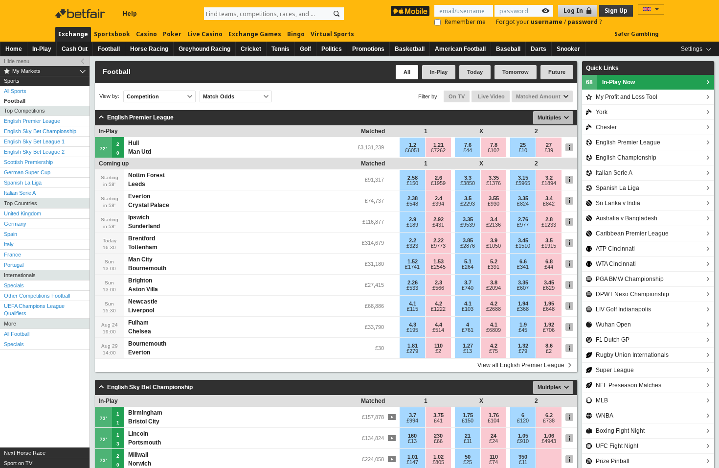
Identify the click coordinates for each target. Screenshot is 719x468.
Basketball (410, 49)
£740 (467, 287)
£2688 (493, 308)
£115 (412, 308)
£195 (412, 330)
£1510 (523, 245)
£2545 (438, 266)
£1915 (548, 245)
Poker (172, 34)
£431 (438, 224)
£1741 (412, 266)
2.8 (549, 219)
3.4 (549, 198)
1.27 (468, 345)
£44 (467, 150)
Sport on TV (18, 463)
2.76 (523, 219)
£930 (493, 203)
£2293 (467, 203)
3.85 (468, 240)
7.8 (493, 144)
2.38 (412, 198)
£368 (523, 308)
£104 (493, 420)
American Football (460, 49)
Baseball (508, 49)
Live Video (490, 96)
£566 (438, 287)
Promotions (368, 49)
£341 (523, 266)
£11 (468, 441)
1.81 (412, 345)
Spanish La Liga (23, 183)
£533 (412, 287)
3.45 (523, 240)
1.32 (523, 345)
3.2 (549, 177)
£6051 (412, 150)
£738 (549, 420)
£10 (522, 150)
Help (130, 13)
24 (493, 435)
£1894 (548, 183)
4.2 (438, 303)
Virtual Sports (332, 34)
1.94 (523, 303)
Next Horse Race (24, 453)
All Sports (15, 91)
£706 (549, 330)
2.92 (438, 219)
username (547, 22)
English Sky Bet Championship (40, 131)
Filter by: (428, 96)
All (407, 72)
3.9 (493, 240)
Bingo (296, 34)
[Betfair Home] (81, 13)
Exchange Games (254, 34)
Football (109, 49)
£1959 (438, 183)
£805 (438, 462)
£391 (493, 266)
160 (412, 435)
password (583, 22)
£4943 (548, 441)
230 (438, 435)
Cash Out (75, 49)
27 (549, 144)
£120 (523, 420)
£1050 (493, 245)
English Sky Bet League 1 (34, 141)
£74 (493, 462)
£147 (412, 462)
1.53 (438, 261)
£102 (493, 150)
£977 (523, 224)
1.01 (412, 456)
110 (438, 345)
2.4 (438, 198)
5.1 (468, 261)
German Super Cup (27, 172)
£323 (412, 245)
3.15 (523, 177)
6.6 (523, 261)
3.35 (494, 177)
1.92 (549, 324)
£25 (467, 462)
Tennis (280, 49)
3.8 (493, 282)
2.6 (438, 177)
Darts (538, 49)
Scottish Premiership (28, 162)
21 (468, 435)
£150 (412, 183)
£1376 (493, 183)
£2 (438, 351)
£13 (467, 351)
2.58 (412, 177)
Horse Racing (149, 49)
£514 (438, 330)
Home (13, 49)
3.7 (468, 282)
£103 (467, 308)
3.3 (468, 177)
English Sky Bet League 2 (34, 152)
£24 (493, 441)
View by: (109, 96)
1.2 (412, 144)
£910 (523, 441)
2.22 (438, 240)
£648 (549, 308)
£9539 (467, 224)
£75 (493, 351)
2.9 (412, 219)
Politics (331, 49)
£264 (467, 266)
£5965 (523, 183)
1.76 (494, 415)
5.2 (493, 261)
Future (556, 72)
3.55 (494, 198)
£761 (467, 330)
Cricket (251, 49)
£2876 (467, 245)
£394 (438, 203)
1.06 (549, 435)
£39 (548, 150)
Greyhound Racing (204, 49)
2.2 (412, 240)
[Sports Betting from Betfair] (410, 11)
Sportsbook (112, 34)
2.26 (412, 282)
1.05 (523, 435)
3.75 (438, 415)
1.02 (438, 456)
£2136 (493, 224)
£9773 (438, 245)
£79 (522, 351)
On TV (457, 96)
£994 (412, 420)
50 (468, 456)
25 (523, 144)
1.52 (412, 261)
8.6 (549, 345)
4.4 (438, 324)
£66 (438, 441)
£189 (412, 224)
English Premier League (32, 121)
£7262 (438, 150)
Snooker (568, 49)
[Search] (336, 14)
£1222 (438, 308)
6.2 (549, 415)
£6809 (493, 330)
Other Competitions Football (37, 296)
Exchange (73, 34)
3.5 (468, 198)
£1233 (548, 224)
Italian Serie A (20, 193)
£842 (549, 203)
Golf (305, 49)
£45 (522, 330)
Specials (14, 285)
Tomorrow (515, 72)
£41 (438, 420)
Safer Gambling (636, 33)
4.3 (412, 324)
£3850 (467, 183)
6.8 (549, 261)
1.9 (523, 324)
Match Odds (218, 96)
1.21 (438, 144)
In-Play (41, 49)
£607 (523, 287)
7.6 (468, 144)
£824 (523, 203)
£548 (412, 203)
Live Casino (205, 34)
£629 (549, 287)
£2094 (493, 287)
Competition (143, 96)
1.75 (468, 415)
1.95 (549, 303)
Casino (146, 34)
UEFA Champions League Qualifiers (34, 309)
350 (522, 456)
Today (475, 72)
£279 (412, 351)
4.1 (412, 303)
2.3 (438, 282)
